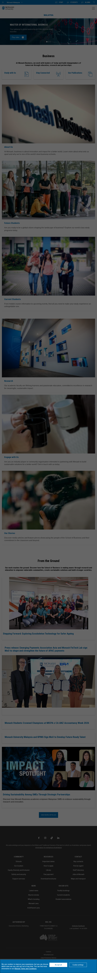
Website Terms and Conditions (25, 969)
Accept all (58, 965)
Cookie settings (78, 965)
